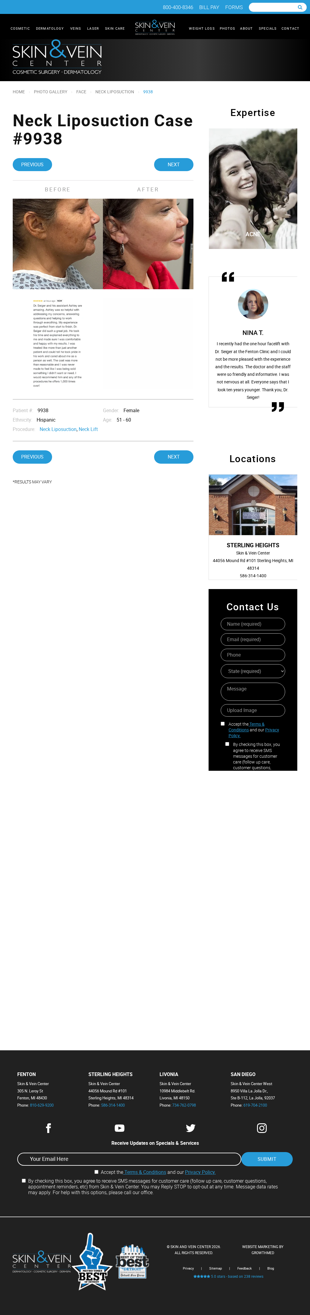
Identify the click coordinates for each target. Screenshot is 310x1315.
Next (174, 164)
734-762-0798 (184, 1105)
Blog (270, 1268)
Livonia (169, 1074)
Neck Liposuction (114, 91)
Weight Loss (202, 28)
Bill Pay (209, 7)
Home (19, 91)
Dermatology (50, 28)
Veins (76, 28)
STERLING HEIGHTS (110, 1074)
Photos (228, 28)
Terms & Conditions (247, 727)
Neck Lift (88, 429)
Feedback (244, 1268)
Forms (234, 7)
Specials (268, 28)
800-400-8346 (178, 7)
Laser (93, 28)
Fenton (26, 1074)
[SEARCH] (300, 7)
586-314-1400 (113, 1105)
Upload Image (242, 710)
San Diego (243, 1074)
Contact (290, 28)
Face (81, 91)
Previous (32, 164)
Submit (267, 1159)
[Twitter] (191, 1131)
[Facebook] (48, 1131)
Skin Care (115, 28)
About (247, 28)
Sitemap (215, 1268)
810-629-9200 (42, 1105)
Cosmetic (21, 28)
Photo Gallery (50, 91)
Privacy (188, 1268)
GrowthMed (263, 1252)
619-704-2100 (255, 1105)
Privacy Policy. (200, 1172)
